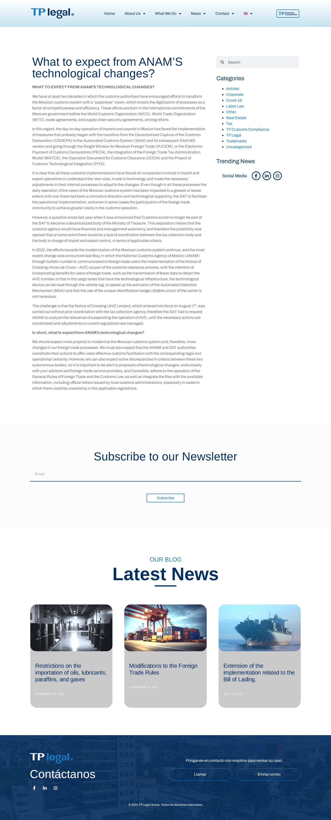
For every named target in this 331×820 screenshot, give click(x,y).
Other (231, 112)
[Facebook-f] (256, 175)
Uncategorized (239, 147)
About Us (133, 13)
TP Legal (233, 135)
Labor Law (235, 106)
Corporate (235, 94)
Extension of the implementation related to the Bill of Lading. (259, 672)
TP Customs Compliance (247, 129)
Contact (222, 13)
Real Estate (236, 118)
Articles (232, 89)
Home (109, 13)
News (196, 13)
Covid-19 (234, 100)
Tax (229, 123)
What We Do (165, 13)
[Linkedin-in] (266, 175)
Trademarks (236, 141)
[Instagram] (277, 175)
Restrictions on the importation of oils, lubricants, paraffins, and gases (71, 672)
